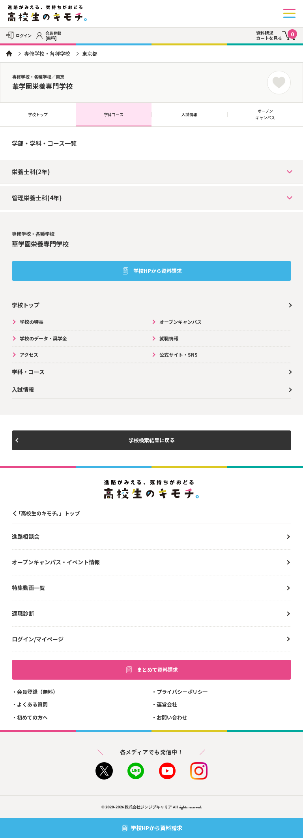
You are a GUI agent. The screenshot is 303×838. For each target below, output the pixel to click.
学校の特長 (31, 321)
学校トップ (38, 114)
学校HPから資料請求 (157, 270)
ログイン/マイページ (38, 639)
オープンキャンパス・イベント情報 (56, 562)
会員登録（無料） (37, 691)
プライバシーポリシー (182, 691)
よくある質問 (32, 704)
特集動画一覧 (28, 588)
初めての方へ (32, 717)
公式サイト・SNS (178, 354)
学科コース (113, 114)
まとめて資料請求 (157, 669)
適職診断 (23, 613)
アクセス (29, 354)
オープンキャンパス (265, 114)
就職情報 (168, 338)
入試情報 (189, 114)
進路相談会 (25, 536)
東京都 (89, 53)
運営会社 (167, 704)
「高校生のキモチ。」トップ (48, 513)
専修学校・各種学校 (47, 53)
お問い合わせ (172, 717)
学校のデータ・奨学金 (43, 338)
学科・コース (28, 372)
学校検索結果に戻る (152, 440)
